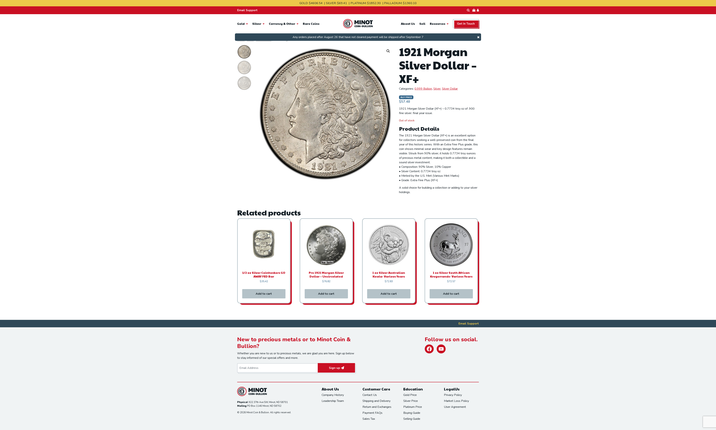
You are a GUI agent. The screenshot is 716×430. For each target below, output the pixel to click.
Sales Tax (368, 419)
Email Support (247, 10)
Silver (256, 23)
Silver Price (410, 401)
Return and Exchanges (376, 407)
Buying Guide (411, 413)
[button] (388, 51)
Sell (422, 23)
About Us (408, 23)
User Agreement (455, 407)
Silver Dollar (450, 89)
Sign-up (334, 368)
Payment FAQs (372, 413)
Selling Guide (411, 419)
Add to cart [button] (264, 294)
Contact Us (369, 395)
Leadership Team (333, 401)
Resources (437, 23)
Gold (241, 23)
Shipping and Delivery (376, 401)
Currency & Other (282, 23)
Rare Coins (311, 23)
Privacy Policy (453, 395)
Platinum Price (412, 407)
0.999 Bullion (423, 89)
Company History (333, 395)
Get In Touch (466, 24)
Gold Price (410, 395)
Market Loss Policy (456, 401)
